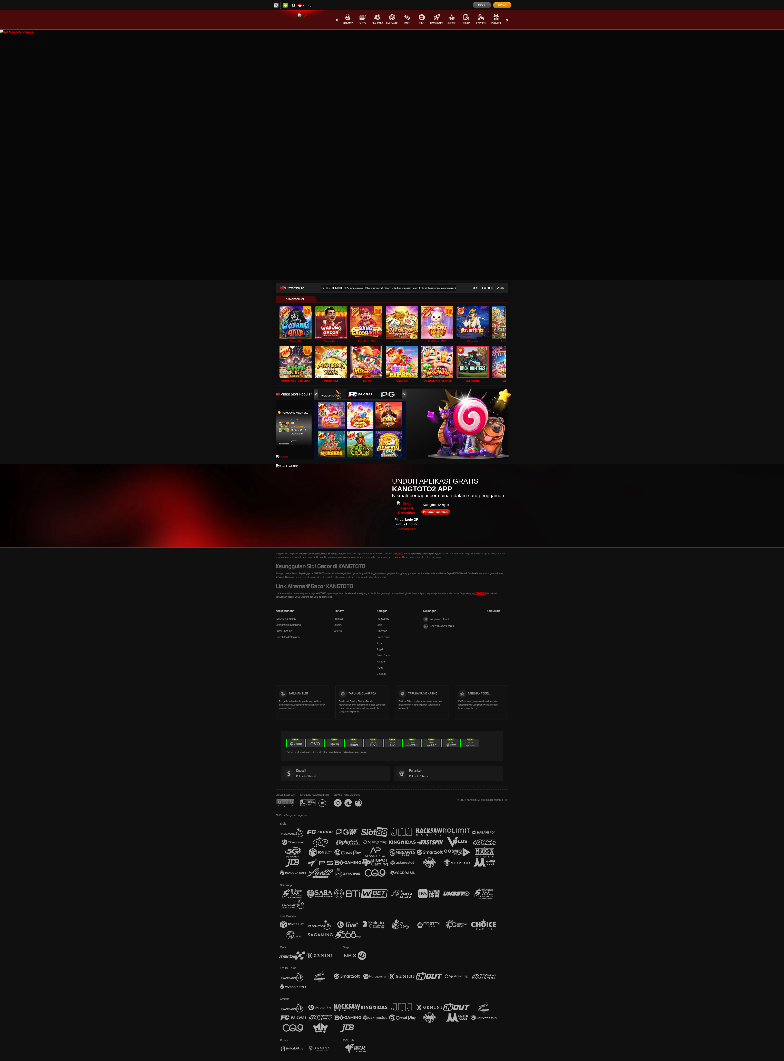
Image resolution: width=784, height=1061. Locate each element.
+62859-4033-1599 (442, 626)
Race (407, 23)
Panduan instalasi (435, 512)
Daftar (502, 5)
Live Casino (392, 23)
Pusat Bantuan (284, 631)
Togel (422, 23)
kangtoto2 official (439, 619)
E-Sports (481, 23)
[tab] (332, 394)
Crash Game (436, 23)
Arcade (452, 23)
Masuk (481, 5)
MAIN (298, 322)
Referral (338, 631)
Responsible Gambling (288, 625)
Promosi (496, 23)
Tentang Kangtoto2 (286, 618)
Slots (363, 23)
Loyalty (338, 625)
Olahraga (377, 23)
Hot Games (347, 23)
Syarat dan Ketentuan (288, 637)
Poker (466, 23)
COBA (334, 411)
